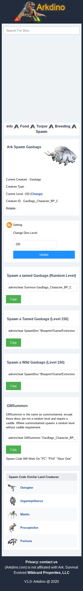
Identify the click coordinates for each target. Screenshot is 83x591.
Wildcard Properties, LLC (48, 573)
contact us (49, 562)
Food (24, 126)
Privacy (31, 562)
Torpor (42, 126)
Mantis (24, 514)
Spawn (41, 132)
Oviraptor (26, 487)
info (9, 126)
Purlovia (26, 541)
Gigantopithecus (31, 501)
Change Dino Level (25, 233)
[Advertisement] (41, 78)
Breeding (62, 126)
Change (36, 194)
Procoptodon (29, 527)
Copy (13, 299)
